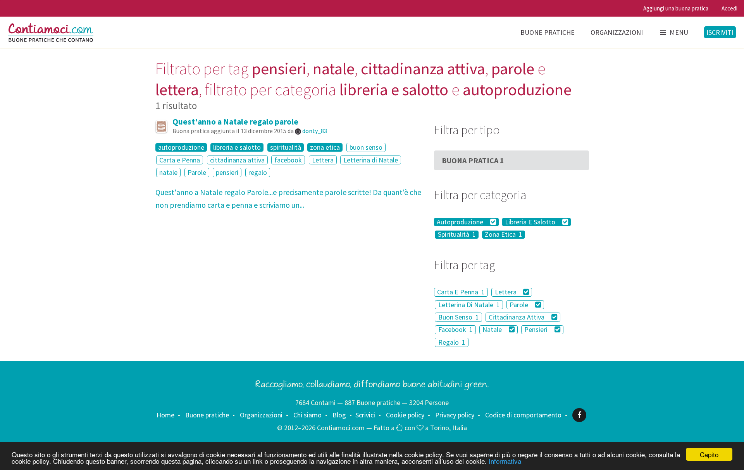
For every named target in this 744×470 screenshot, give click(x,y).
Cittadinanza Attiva (517, 317)
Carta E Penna (461, 292)
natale (168, 172)
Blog (339, 414)
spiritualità (285, 147)
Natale (492, 329)
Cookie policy (405, 414)
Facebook (455, 329)
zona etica (325, 147)
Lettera (323, 160)
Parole (197, 172)
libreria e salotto (237, 147)
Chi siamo (307, 414)
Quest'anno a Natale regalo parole (235, 121)
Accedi (729, 8)
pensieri (227, 172)
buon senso (366, 147)
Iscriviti (720, 32)
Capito (709, 454)
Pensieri (536, 329)
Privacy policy (454, 414)
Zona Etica (503, 235)
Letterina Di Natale (469, 304)
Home (165, 414)
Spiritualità (457, 235)
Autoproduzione (461, 222)
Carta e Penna (179, 160)
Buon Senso (458, 317)
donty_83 (314, 131)
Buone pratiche (547, 32)
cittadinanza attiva (237, 160)
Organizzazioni (617, 32)
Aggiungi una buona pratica (675, 8)
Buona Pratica (473, 160)
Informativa (505, 461)
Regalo (451, 342)
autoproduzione (181, 147)
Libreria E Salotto (531, 222)
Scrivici (365, 414)
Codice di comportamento (523, 414)
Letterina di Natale (370, 160)
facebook (288, 160)
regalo (257, 172)
